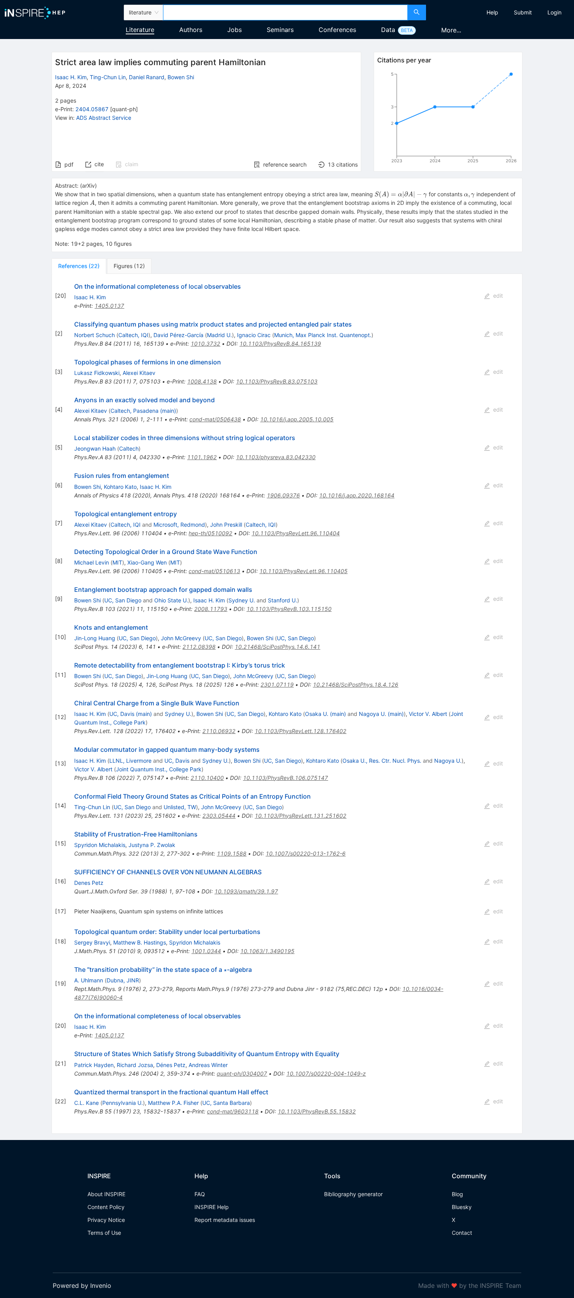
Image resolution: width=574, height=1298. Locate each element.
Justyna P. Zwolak (151, 845)
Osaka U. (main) (325, 713)
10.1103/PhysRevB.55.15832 (317, 1111)
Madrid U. (219, 335)
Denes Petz (88, 882)
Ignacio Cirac (254, 335)
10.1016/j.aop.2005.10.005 (296, 419)
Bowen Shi (181, 77)
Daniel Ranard (146, 77)
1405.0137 (109, 305)
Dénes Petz (170, 1065)
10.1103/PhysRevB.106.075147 (285, 777)
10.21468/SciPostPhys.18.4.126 (355, 684)
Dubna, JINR (123, 980)
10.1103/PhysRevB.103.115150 (289, 608)
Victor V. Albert (428, 713)
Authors (190, 30)
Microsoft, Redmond (179, 524)
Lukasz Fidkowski (96, 372)
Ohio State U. (171, 600)
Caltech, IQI (133, 335)
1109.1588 (231, 853)
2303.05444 (218, 815)
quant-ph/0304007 (242, 1073)
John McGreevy (181, 638)
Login (554, 12)
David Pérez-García (178, 335)
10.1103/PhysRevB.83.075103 (276, 381)
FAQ (199, 1194)
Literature (140, 30)
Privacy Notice (106, 1219)
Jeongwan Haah (95, 448)
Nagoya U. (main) (381, 713)
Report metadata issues (224, 1219)
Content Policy (106, 1207)
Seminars (280, 30)
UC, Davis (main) (130, 713)
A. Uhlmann (88, 980)
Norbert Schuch (94, 335)
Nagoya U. (448, 760)
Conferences (337, 30)
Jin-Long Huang (94, 638)
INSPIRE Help (211, 1207)
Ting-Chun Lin (108, 77)
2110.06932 (218, 731)
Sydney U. (241, 600)
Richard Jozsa (135, 1065)
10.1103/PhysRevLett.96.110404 (295, 533)
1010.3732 (205, 343)
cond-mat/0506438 (215, 419)
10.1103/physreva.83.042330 (276, 457)
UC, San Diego (122, 600)
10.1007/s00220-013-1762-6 (306, 853)
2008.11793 (210, 608)
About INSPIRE (106, 1194)
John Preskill (226, 524)
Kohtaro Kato (120, 486)
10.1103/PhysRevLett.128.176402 (300, 731)
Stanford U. (282, 600)
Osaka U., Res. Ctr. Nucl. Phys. (381, 760)
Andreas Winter (208, 1065)
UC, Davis (176, 760)
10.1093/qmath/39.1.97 (246, 891)
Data (388, 30)
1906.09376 (283, 495)
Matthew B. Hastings (139, 942)
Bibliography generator (353, 1194)
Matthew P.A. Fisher (173, 1102)
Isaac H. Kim (71, 77)
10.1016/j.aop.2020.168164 (356, 495)
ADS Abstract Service (103, 117)
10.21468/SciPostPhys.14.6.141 (277, 646)
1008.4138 (202, 381)
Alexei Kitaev (139, 372)
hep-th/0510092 (210, 533)
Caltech (129, 448)
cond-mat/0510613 (214, 571)
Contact (462, 1232)
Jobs (234, 30)
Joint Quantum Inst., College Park (158, 769)
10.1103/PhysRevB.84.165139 (280, 343)
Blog (457, 1194)
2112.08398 (199, 646)
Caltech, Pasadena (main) (143, 410)
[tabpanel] (287, 704)
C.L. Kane (86, 1102)
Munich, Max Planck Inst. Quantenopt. (322, 335)
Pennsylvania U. (122, 1102)
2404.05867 (92, 109)
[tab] (79, 266)
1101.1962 (202, 457)
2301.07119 (277, 684)
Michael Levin (91, 562)
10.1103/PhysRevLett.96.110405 (303, 571)
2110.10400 (207, 777)
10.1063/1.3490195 (267, 951)
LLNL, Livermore (130, 760)
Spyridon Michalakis (99, 845)
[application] (448, 119)
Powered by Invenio (82, 1285)
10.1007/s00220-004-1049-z (326, 1073)
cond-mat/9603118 (232, 1111)
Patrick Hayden (94, 1065)
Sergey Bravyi (92, 942)
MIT (117, 562)
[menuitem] (492, 12)
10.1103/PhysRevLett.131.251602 (300, 815)
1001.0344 (206, 951)
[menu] (501, 12)
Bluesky (462, 1207)
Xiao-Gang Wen (147, 562)
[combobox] (285, 12)
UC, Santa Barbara (226, 1102)
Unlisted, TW (180, 807)
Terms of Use (104, 1232)
